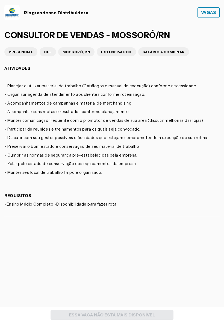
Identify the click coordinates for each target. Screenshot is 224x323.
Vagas (208, 12)
